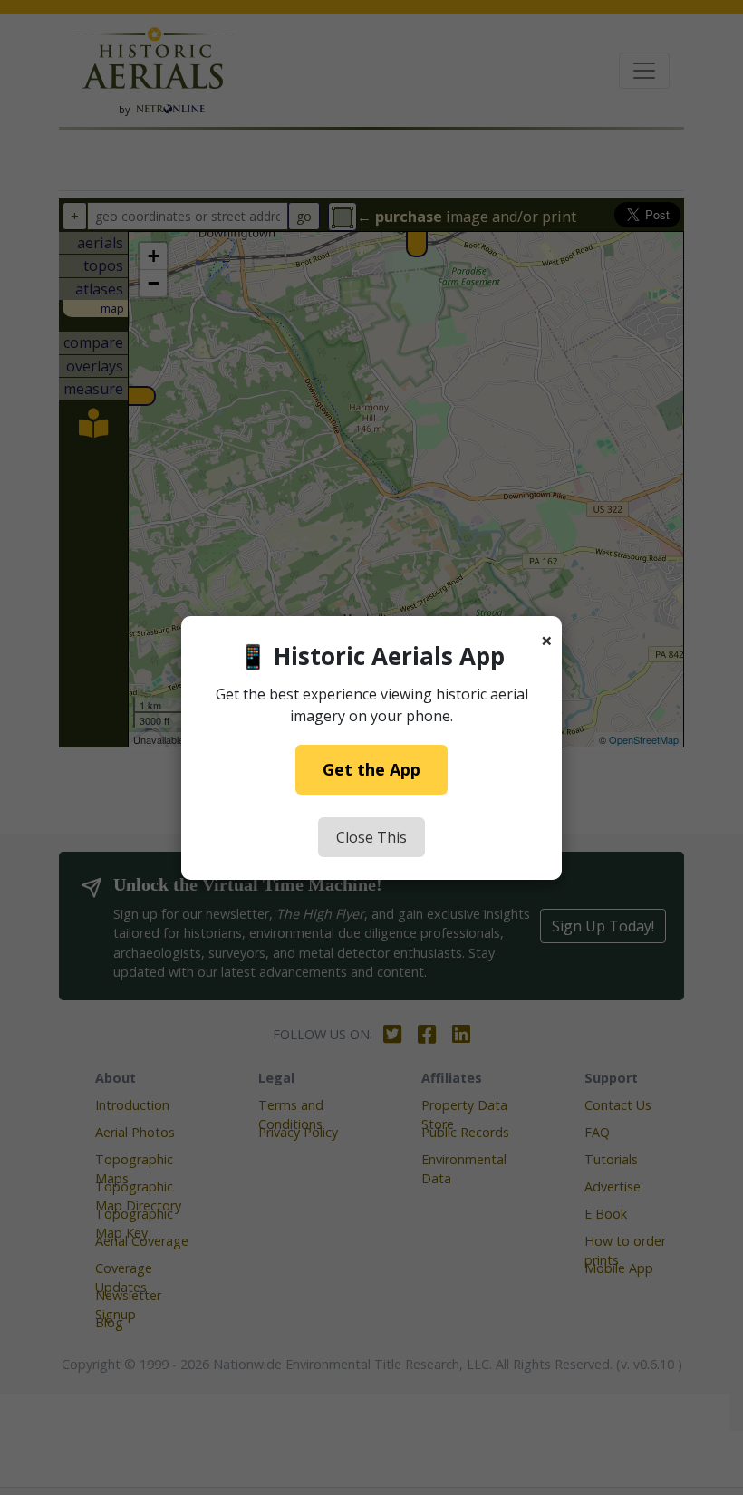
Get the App (371, 769)
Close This (371, 837)
